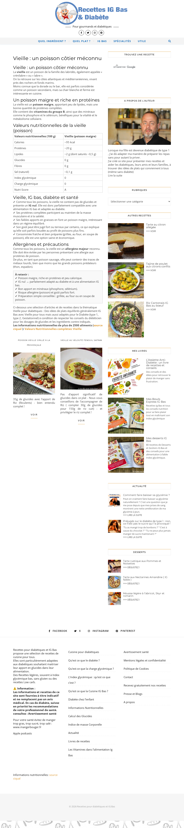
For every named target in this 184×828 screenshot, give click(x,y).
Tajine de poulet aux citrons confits (158, 265)
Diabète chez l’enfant (81, 699)
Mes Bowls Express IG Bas (156, 400)
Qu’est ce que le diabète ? (84, 660)
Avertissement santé (42, 713)
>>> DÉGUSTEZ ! (131, 567)
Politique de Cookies (136, 668)
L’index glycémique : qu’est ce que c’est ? (89, 680)
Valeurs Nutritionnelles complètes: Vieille (53, 329)
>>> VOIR (151, 231)
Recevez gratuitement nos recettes (145, 685)
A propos (129, 702)
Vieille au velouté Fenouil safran (81, 340)
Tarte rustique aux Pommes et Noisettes (142, 562)
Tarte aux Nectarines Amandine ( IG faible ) (145, 578)
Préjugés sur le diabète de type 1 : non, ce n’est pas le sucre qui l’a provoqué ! (147, 522)
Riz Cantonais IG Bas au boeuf (157, 304)
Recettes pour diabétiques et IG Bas (35, 650)
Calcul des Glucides (80, 716)
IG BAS (102, 41)
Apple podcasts (22, 733)
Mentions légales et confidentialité (145, 660)
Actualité (73, 733)
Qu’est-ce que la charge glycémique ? (91, 668)
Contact (128, 677)
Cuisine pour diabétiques (83, 652)
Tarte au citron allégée (156, 226)
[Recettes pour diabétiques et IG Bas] (92, 19)
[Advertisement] (58, 459)
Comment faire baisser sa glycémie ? (146, 495)
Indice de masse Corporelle (85, 724)
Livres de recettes (79, 741)
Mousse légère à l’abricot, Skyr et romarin (143, 594)
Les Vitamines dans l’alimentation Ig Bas (90, 752)
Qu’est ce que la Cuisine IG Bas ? (88, 691)
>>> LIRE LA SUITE (132, 515)
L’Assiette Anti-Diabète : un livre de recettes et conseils (157, 364)
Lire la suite (115, 175)
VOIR (34, 414)
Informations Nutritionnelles (85, 708)
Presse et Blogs (133, 694)
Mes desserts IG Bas (156, 439)
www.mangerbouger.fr (27, 727)
